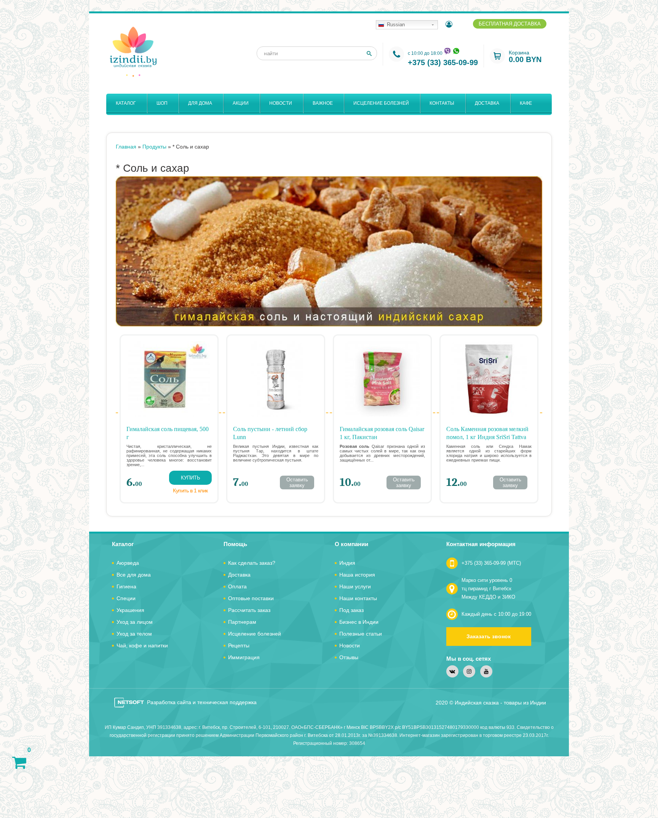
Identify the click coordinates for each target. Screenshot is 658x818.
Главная (126, 147)
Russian (396, 24)
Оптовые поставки (251, 598)
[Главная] (133, 51)
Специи (126, 598)
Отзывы (348, 657)
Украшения (130, 610)
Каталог (126, 103)
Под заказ (351, 610)
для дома (200, 103)
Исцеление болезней (381, 103)
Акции (241, 103)
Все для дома (134, 575)
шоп (162, 103)
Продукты (154, 147)
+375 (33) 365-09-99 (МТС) (491, 563)
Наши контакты (358, 598)
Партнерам (242, 622)
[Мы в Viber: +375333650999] (447, 51)
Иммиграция (244, 657)
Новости (280, 103)
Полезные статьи (360, 634)
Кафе (526, 103)
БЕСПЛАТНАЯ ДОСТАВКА (510, 24)
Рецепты (238, 645)
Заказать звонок (488, 636)
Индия (347, 563)
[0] (19, 762)
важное (323, 103)
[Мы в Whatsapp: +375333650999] (456, 51)
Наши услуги (355, 586)
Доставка (487, 103)
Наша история (357, 575)
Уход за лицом (135, 622)
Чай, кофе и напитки (142, 645)
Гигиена (126, 586)
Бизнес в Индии (359, 622)
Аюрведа (128, 563)
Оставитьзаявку (297, 482)
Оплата (237, 586)
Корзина (525, 57)
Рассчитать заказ (249, 610)
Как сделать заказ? (251, 563)
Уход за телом (134, 634)
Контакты (442, 103)
